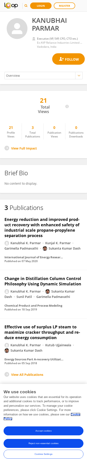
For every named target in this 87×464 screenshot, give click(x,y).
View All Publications (27, 374)
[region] (43, 424)
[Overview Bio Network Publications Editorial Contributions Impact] (43, 75)
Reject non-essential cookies (44, 443)
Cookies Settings (43, 454)
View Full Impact (24, 148)
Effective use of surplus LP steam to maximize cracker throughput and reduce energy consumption (42, 332)
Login (41, 5)
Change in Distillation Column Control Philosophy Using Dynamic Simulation (42, 281)
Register (64, 5)
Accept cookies (43, 431)
